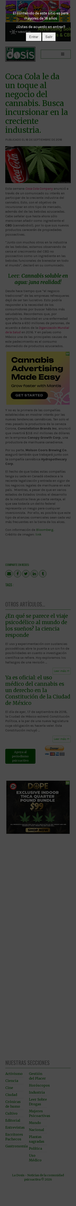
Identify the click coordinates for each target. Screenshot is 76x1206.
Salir (48, 36)
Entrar (33, 36)
